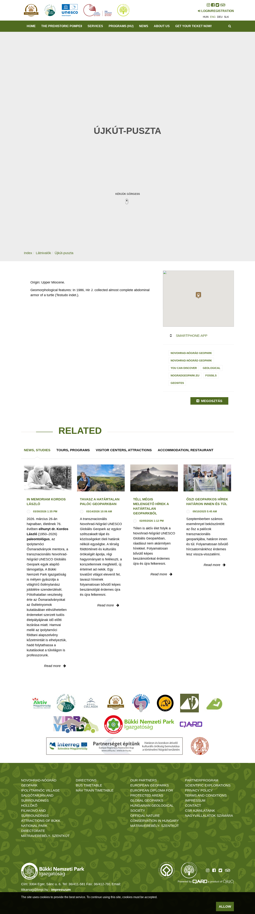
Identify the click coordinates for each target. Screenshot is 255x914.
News (143, 26)
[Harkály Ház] (189, 703)
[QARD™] (191, 725)
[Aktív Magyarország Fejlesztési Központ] (41, 703)
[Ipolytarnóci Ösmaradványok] (116, 703)
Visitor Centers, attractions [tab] (124, 450)
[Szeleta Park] (165, 703)
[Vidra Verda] (76, 724)
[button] (198, 295)
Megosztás (211, 401)
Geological (211, 367)
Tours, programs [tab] (73, 450)
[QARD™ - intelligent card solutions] (199, 881)
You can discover (184, 367)
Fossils (211, 375)
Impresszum (61, 890)
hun (206, 16)
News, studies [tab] (37, 450)
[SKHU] (114, 746)
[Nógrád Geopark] (66, 703)
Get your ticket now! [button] (193, 26)
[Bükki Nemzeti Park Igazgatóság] (139, 724)
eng (213, 16)
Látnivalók (43, 253)
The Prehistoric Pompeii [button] (61, 26)
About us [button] (162, 26)
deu (220, 16)
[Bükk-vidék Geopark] (141, 703)
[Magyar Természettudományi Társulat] (199, 746)
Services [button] (95, 26)
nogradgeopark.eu (185, 375)
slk (226, 16)
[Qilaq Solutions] (228, 881)
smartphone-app (191, 336)
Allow (225, 906)
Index (28, 253)
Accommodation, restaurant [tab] (185, 450)
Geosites (177, 382)
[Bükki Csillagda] (91, 703)
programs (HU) (121, 26)
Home (31, 26)
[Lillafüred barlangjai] (213, 703)
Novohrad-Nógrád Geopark (191, 353)
